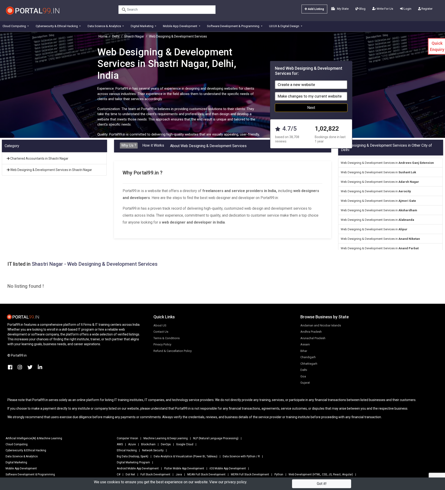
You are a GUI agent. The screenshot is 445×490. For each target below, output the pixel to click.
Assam (305, 344)
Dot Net (130, 474)
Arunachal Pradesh (312, 338)
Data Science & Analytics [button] (105, 26)
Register (426, 8)
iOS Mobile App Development (228, 468)
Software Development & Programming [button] (233, 26)
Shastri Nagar (134, 36)
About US (159, 325)
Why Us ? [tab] (128, 145)
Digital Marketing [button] (142, 26)
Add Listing (315, 9)
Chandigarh (308, 357)
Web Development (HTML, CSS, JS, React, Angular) (321, 474)
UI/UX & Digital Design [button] (284, 26)
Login (407, 8)
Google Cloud (184, 444)
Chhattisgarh (308, 363)
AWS (120, 444)
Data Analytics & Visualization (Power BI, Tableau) (185, 456)
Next (311, 107)
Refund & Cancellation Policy (172, 351)
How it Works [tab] (153, 145)
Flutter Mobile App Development (184, 468)
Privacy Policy (162, 344)
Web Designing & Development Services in (387, 162)
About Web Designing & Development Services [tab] (208, 146)
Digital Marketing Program (133, 462)
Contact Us (160, 331)
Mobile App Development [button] (180, 26)
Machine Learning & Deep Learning (165, 438)
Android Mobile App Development (138, 468)
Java (179, 474)
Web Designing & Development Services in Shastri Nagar (51, 170)
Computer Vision (127, 438)
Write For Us (384, 8)
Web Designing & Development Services (178, 36)
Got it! (322, 483)
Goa (303, 376)
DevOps (166, 444)
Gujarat (305, 382)
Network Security (153, 450)
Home (103, 36)
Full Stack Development (155, 474)
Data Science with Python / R (241, 456)
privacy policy (235, 482)
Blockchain (148, 444)
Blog (362, 8)
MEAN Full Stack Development (206, 474)
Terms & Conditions (166, 338)
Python (278, 474)
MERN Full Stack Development (250, 474)
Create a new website (296, 84)
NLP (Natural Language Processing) (215, 438)
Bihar (303, 351)
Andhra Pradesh (311, 331)
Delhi (115, 36)
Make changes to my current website (310, 96)
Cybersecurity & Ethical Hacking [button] (57, 26)
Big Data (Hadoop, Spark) (132, 456)
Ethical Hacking (127, 450)
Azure (132, 444)
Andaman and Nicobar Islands (320, 325)
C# (118, 474)
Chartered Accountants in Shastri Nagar (39, 158)
